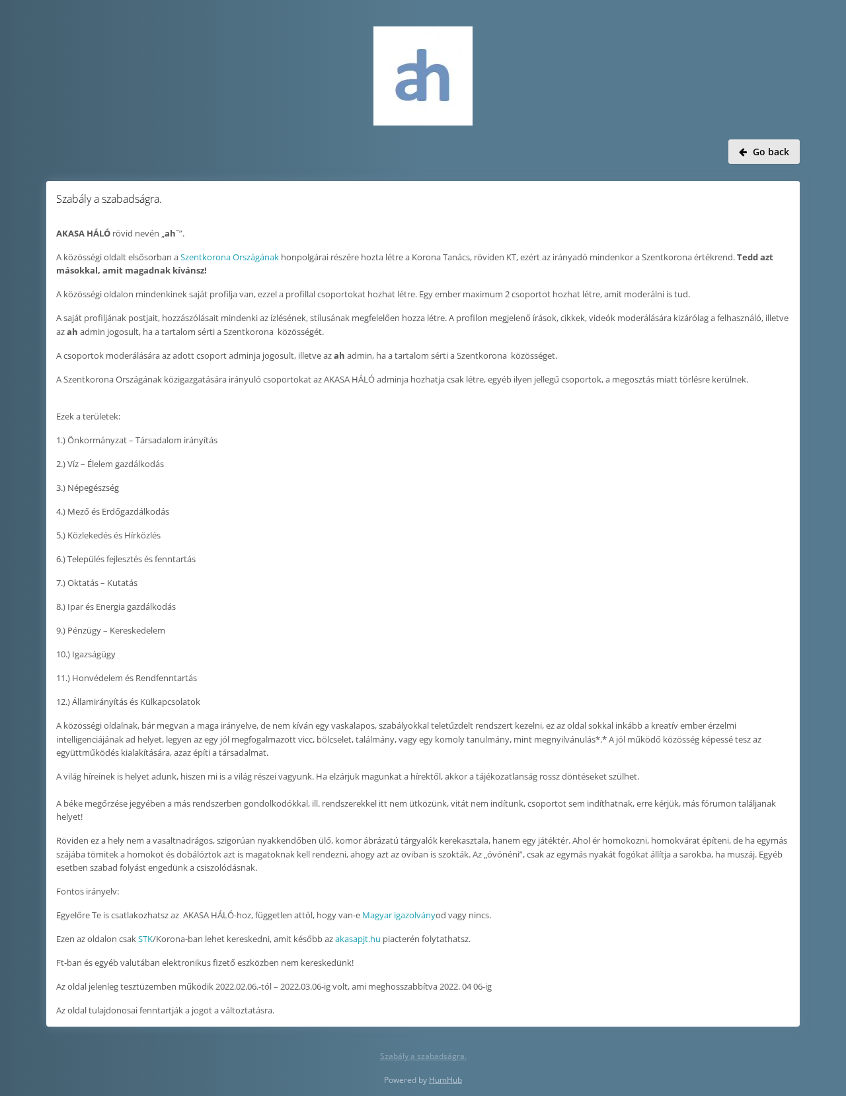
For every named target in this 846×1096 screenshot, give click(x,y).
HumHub (445, 1079)
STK (145, 939)
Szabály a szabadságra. (423, 1056)
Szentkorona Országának (229, 257)
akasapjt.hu (358, 939)
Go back (771, 151)
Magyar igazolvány (399, 915)
